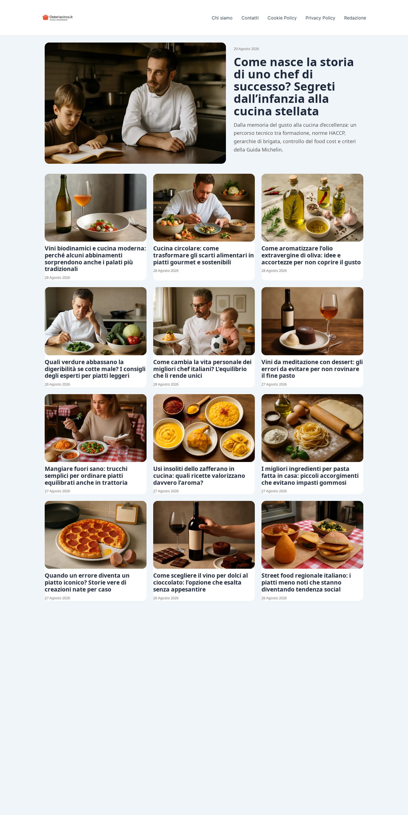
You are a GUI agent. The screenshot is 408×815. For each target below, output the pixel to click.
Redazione (355, 18)
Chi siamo (222, 18)
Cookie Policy (282, 18)
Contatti (250, 18)
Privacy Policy (320, 18)
